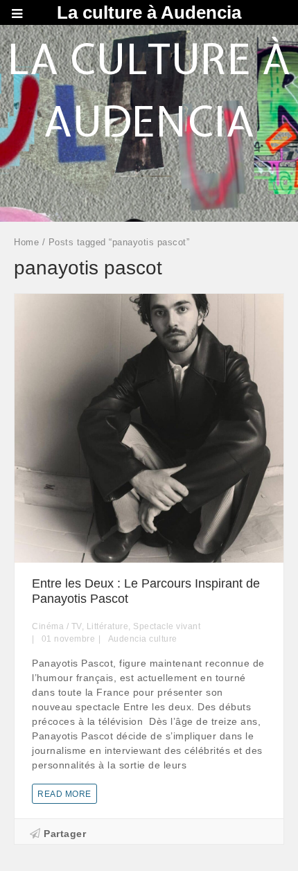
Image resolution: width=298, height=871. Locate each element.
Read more (64, 794)
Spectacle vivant (166, 626)
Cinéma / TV (57, 626)
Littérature (108, 626)
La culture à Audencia (149, 12)
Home (26, 242)
